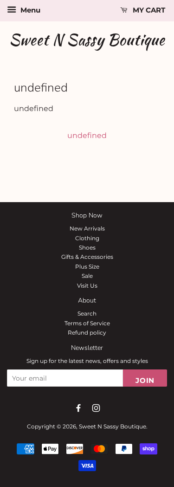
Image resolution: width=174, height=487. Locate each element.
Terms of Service (87, 323)
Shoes (87, 247)
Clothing (87, 238)
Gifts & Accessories (87, 256)
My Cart (148, 10)
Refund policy (87, 332)
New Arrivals (87, 228)
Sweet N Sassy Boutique (87, 39)
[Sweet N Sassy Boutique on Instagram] (96, 408)
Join (145, 380)
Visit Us (87, 285)
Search (87, 313)
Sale (87, 275)
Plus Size (87, 266)
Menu (29, 10)
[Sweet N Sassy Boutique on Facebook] (78, 408)
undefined (87, 135)
